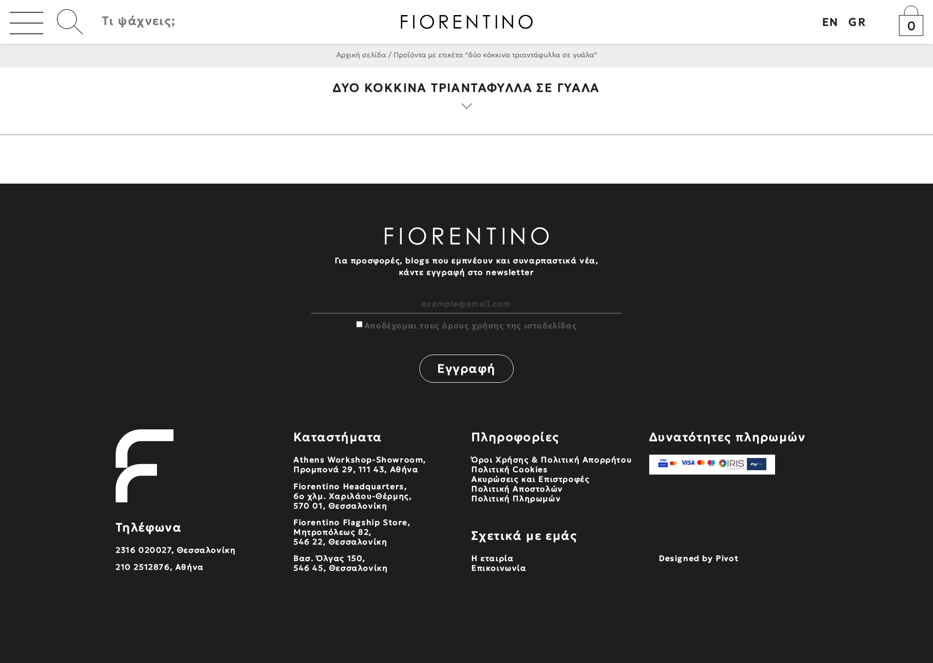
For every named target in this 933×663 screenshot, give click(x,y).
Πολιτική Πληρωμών (516, 498)
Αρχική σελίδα (361, 55)
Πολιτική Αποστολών (517, 488)
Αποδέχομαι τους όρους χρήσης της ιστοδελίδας (470, 325)
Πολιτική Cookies (509, 469)
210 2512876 (143, 567)
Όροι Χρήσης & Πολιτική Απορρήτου (551, 459)
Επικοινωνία (499, 568)
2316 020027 (144, 550)
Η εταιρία (492, 558)
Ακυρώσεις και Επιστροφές (530, 479)
